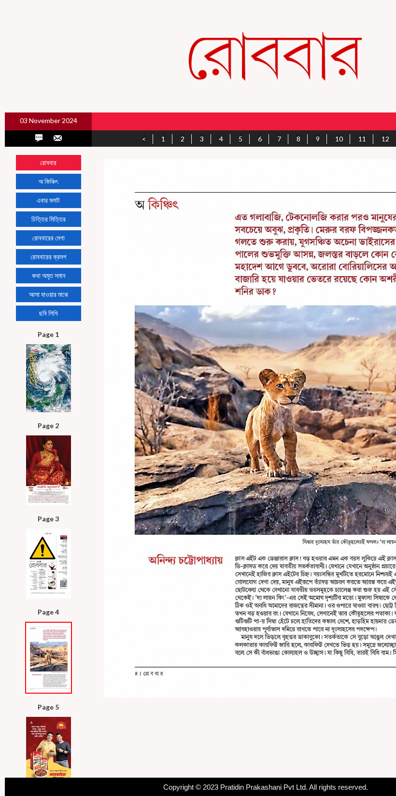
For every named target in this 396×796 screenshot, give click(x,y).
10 (339, 139)
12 (385, 139)
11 (362, 139)
